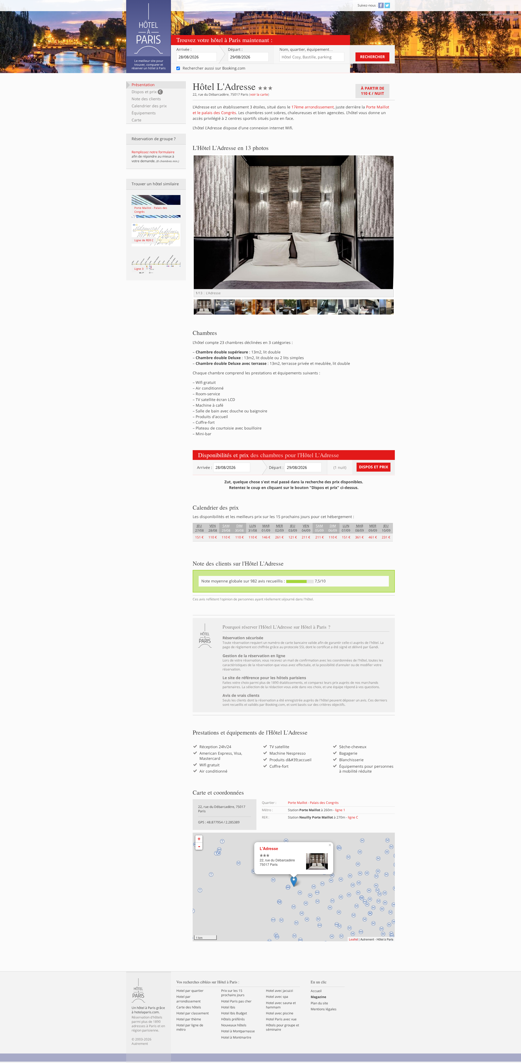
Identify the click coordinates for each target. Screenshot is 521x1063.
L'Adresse (269, 848)
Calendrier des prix (149, 105)
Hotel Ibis (228, 1007)
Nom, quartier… (306, 49)
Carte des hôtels (188, 1007)
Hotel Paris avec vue (281, 1019)
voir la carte (259, 94)
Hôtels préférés (233, 1019)
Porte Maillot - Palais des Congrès (313, 802)
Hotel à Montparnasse (238, 1031)
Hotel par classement (192, 1013)
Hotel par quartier (190, 991)
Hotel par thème (188, 1019)
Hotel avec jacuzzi (279, 991)
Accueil (316, 991)
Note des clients (146, 98)
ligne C (353, 817)
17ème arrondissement (312, 106)
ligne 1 (340, 810)
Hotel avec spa (277, 997)
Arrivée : (184, 49)
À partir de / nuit (372, 91)
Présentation (143, 84)
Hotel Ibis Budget (234, 1013)
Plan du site (319, 1003)
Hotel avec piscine (279, 1013)
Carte (136, 120)
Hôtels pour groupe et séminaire (282, 1027)
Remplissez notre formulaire (153, 152)
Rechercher (372, 56)
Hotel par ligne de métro (189, 1027)
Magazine (318, 997)
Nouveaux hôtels (233, 1025)
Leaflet (353, 939)
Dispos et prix (146, 91)
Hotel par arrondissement (188, 999)
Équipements (144, 112)
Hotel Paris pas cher (236, 1001)
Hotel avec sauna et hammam (281, 1005)
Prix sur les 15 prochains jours (232, 993)
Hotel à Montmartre (236, 1037)
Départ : (235, 49)
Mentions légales (323, 1009)
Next (403, 231)
